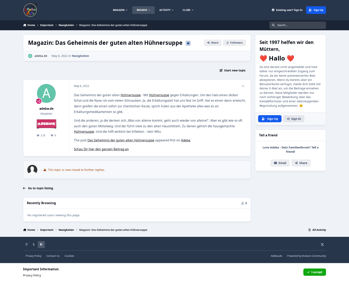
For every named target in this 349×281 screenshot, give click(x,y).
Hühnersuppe (131, 95)
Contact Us (53, 256)
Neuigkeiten (80, 56)
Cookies (69, 256)
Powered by (306, 256)
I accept (316, 272)
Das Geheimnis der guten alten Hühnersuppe (120, 140)
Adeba (185, 140)
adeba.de (41, 56)
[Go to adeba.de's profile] (30, 56)
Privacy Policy (33, 256)
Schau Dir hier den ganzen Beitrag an (101, 149)
